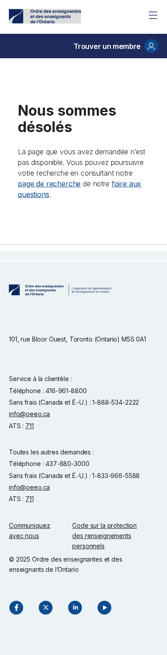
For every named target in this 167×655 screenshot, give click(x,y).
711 (29, 426)
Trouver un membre (107, 46)
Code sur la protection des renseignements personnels (104, 536)
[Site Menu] (152, 15)
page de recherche (49, 183)
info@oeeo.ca (29, 414)
